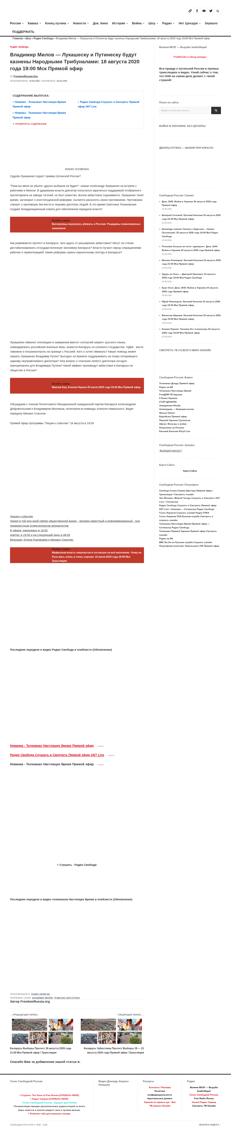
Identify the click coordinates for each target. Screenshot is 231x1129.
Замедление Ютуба (170, 405)
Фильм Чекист (167, 413)
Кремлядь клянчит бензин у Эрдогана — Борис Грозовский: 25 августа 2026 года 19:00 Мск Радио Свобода (190, 233)
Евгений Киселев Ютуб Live (174, 431)
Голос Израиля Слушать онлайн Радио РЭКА (184, 512)
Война (137, 23)
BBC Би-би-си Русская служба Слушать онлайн (185, 542)
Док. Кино (100, 23)
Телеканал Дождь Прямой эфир (177, 383)
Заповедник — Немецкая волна (176, 409)
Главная (18, 38)
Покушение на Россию (171, 427)
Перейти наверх (209, 1125)
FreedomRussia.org (26, 76)
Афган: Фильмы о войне (173, 424)
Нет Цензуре (188, 23)
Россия (15, 23)
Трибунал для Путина (67, 998)
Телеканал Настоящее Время (175, 390)
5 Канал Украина (168, 398)
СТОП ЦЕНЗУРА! (168, 402)
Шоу (151, 23)
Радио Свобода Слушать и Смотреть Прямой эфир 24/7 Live (57, 755)
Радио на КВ (166, 387)
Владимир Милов (42, 998)
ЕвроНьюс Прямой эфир (173, 416)
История (118, 23)
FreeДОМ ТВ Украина (170, 394)
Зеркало (211, 23)
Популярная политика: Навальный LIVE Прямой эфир (189, 546)
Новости (79, 23)
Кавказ (33, 23)
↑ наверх (100, 746)
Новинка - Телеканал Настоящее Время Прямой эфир (52, 745)
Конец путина (55, 23)
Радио (167, 23)
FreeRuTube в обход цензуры (190, 57)
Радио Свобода (43, 38)
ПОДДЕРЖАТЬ (23, 31)
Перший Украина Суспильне (174, 420)
